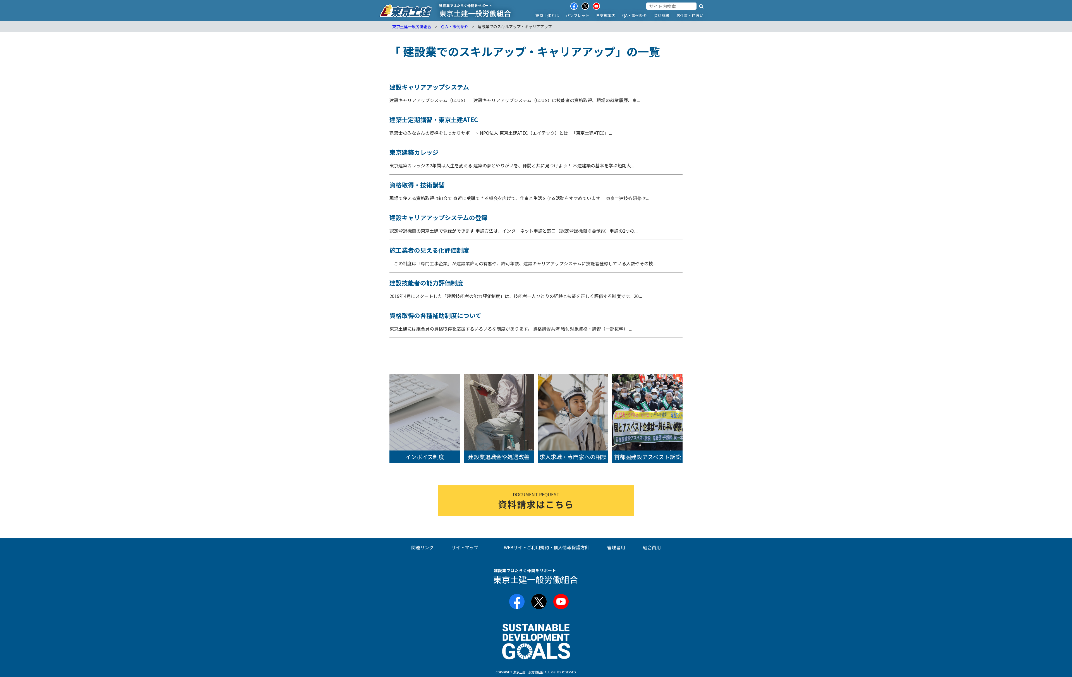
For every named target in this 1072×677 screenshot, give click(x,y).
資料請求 (661, 15)
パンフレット (577, 15)
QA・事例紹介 (634, 15)
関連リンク (422, 547)
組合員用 (652, 547)
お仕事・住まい (690, 15)
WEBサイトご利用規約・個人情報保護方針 (546, 547)
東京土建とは (547, 15)
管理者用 (616, 547)
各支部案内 (606, 15)
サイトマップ (464, 547)
